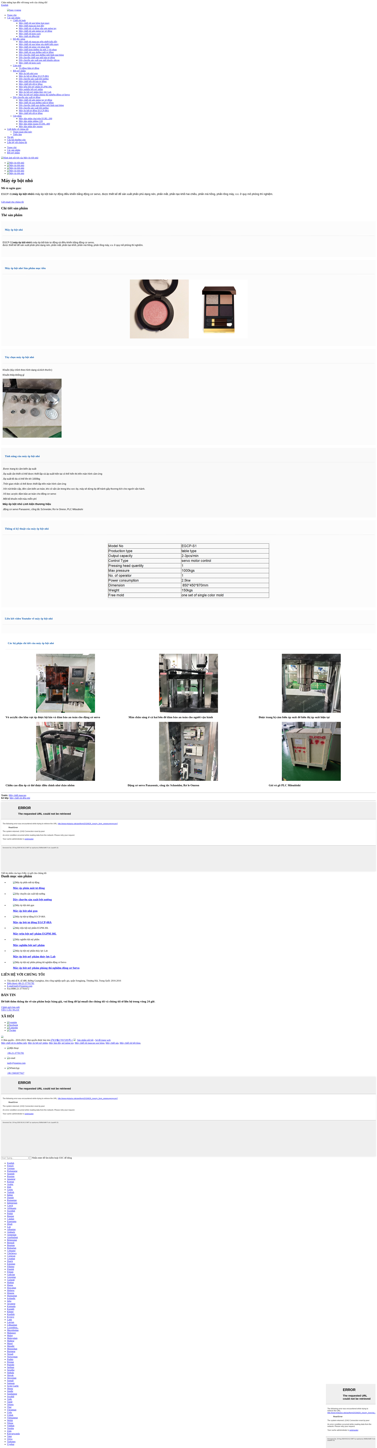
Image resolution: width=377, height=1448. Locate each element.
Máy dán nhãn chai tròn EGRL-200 (35, 118)
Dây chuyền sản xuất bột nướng (34, 79)
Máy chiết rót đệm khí (29, 36)
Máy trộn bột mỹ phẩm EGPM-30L (35, 86)
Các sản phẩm (13, 18)
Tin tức (10, 137)
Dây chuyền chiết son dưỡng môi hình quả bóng (41, 55)
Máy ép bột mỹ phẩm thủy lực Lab (35, 92)
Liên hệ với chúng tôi (17, 142)
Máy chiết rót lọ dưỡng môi (14, 1043)
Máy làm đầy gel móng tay (61, 1043)
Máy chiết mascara (17, 795)
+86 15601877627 (15, 1073)
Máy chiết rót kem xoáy (30, 33)
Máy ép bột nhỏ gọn (28, 73)
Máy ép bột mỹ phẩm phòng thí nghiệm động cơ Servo (44, 94)
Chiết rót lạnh (19, 20)
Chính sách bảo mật (10, 1007)
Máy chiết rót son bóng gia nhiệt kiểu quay (39, 44)
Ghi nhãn (17, 116)
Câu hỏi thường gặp (16, 140)
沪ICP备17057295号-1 (62, 1040)
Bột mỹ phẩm (19, 71)
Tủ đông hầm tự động (29, 68)
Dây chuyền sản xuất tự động (26, 97)
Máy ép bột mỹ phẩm (38, 1043)
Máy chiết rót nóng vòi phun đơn (34, 47)
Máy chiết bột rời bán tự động (33, 81)
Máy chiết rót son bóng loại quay (34, 23)
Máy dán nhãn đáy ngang (31, 126)
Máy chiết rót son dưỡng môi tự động (36, 52)
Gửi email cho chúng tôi (12, 202)
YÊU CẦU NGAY (10, 1010)
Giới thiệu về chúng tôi (17, 129)
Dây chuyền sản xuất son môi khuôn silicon (39, 60)
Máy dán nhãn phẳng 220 (31, 121)
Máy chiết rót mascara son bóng (89, 1043)
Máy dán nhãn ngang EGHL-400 (34, 124)
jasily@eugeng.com (16, 1063)
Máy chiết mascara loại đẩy (31, 25)
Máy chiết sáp (112, 1043)
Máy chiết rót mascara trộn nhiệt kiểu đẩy (38, 41)
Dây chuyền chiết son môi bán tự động (37, 57)
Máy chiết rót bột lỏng (130, 1043)
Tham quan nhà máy (22, 132)
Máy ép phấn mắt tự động (29, 888)
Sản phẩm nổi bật (85, 1040)
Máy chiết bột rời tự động (31, 84)
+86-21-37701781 (15, 1053)
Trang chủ (11, 15)
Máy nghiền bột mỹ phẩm (31, 89)
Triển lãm (17, 134)
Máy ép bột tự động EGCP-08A (34, 76)
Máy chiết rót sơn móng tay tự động (35, 31)
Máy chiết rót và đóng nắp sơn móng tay (37, 28)
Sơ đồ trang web (103, 1040)
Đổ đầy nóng (19, 39)
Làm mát (17, 65)
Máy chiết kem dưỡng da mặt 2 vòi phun (38, 49)
